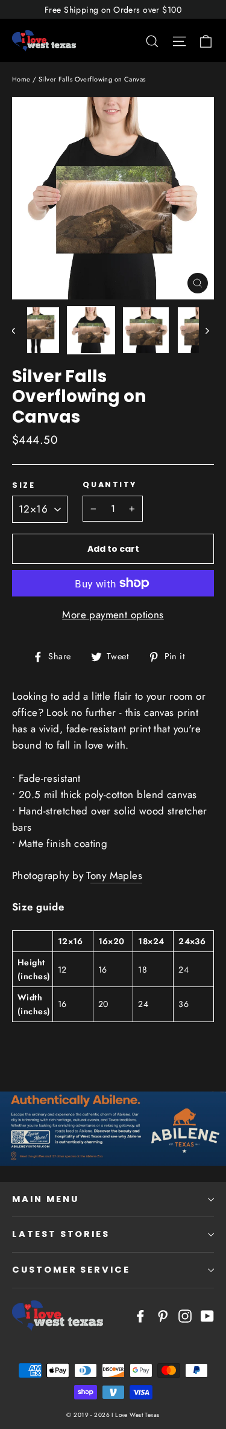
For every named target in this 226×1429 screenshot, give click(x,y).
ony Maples (116, 875)
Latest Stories (61, 1234)
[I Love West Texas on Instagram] (185, 1315)
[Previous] (19, 330)
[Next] (206, 330)
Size (23, 485)
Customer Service (71, 1270)
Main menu (45, 1199)
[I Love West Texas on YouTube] (207, 1315)
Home (21, 79)
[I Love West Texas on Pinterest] (162, 1315)
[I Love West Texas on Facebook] (140, 1315)
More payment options (113, 614)
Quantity (109, 484)
